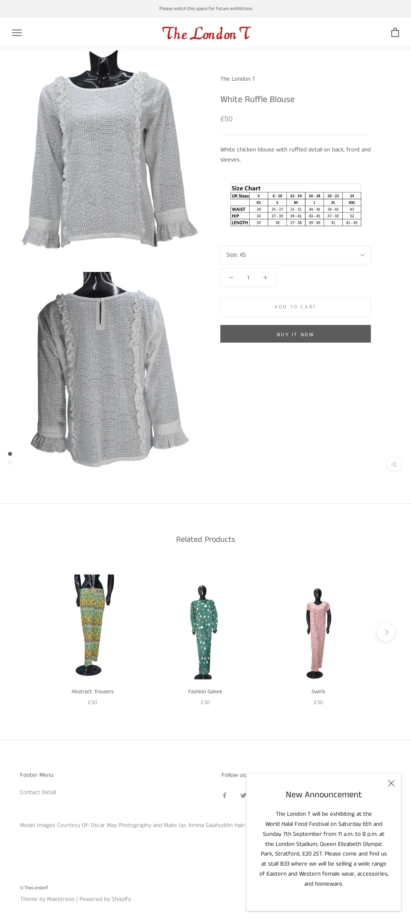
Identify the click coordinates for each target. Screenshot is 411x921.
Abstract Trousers (92, 692)
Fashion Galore (205, 692)
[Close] (391, 783)
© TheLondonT (34, 887)
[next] (386, 632)
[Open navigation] (17, 32)
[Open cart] (395, 32)
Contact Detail (38, 792)
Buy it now (296, 335)
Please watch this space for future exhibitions (205, 8)
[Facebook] (225, 795)
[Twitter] (243, 795)
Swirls (318, 692)
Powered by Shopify (105, 899)
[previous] (25, 632)
